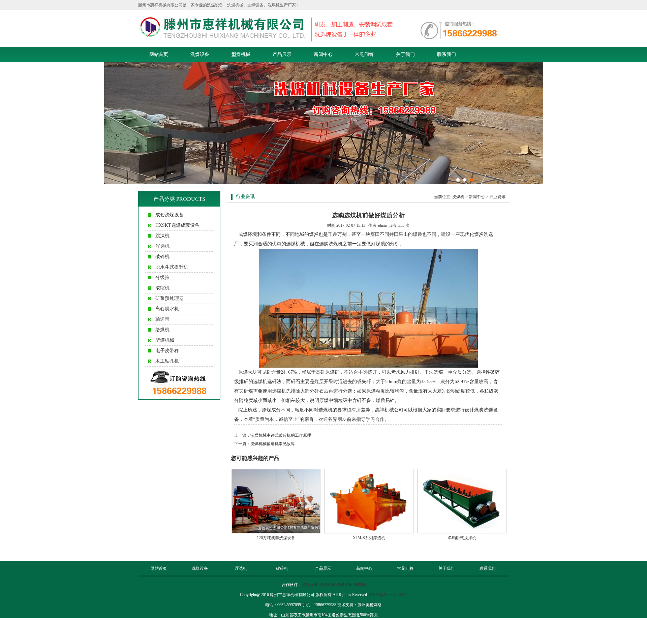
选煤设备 (344, 584)
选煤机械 (295, 243)
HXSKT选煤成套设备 (177, 225)
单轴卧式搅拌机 (462, 537)
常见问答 (364, 54)
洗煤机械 (327, 584)
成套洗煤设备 (169, 214)
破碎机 (162, 256)
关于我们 (405, 54)
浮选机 (162, 246)
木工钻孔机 (167, 361)
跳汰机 (162, 235)
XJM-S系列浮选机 (369, 537)
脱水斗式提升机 (171, 267)
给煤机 (162, 329)
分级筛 (162, 277)
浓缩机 (162, 287)
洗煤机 (458, 196)
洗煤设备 (199, 54)
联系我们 (446, 54)
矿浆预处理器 (169, 298)
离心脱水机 (167, 308)
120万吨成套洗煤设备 (276, 537)
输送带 (162, 319)
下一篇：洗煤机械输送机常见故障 (264, 443)
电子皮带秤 (167, 350)
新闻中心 (323, 54)
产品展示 (282, 54)
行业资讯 (497, 196)
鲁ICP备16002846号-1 (388, 594)
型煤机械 (241, 54)
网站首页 (158, 54)
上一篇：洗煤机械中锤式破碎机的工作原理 (272, 435)
